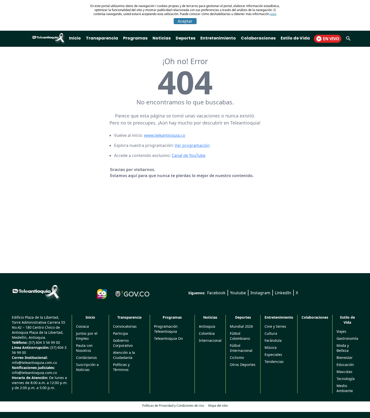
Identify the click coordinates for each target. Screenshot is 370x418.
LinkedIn (283, 293)
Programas (135, 38)
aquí (273, 14)
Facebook (216, 293)
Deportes (185, 38)
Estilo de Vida (295, 38)
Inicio (75, 38)
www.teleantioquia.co (164, 135)
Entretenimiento (218, 38)
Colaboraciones (258, 38)
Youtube (238, 293)
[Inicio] (36, 292)
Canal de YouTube (188, 155)
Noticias (162, 38)
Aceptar (185, 21)
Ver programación (192, 145)
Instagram (260, 293)
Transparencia (102, 38)
